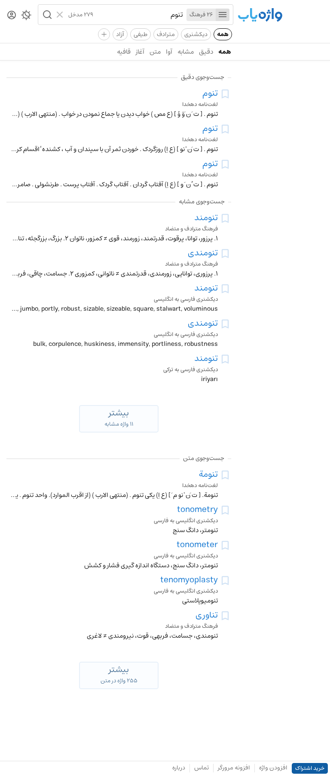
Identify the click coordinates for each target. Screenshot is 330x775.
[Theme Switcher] (26, 17)
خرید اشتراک (309, 768)
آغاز (140, 52)
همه (223, 34)
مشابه (185, 52)
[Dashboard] (11, 16)
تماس (201, 768)
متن (155, 52)
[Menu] (222, 15)
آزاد (120, 34)
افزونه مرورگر (234, 768)
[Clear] (61, 14)
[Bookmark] (225, 94)
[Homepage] (260, 15)
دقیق (206, 52)
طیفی (140, 34)
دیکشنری (196, 34)
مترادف (166, 34)
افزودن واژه (273, 768)
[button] (46, 14)
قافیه (124, 52)
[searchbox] (138, 14)
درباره (178, 768)
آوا (169, 52)
